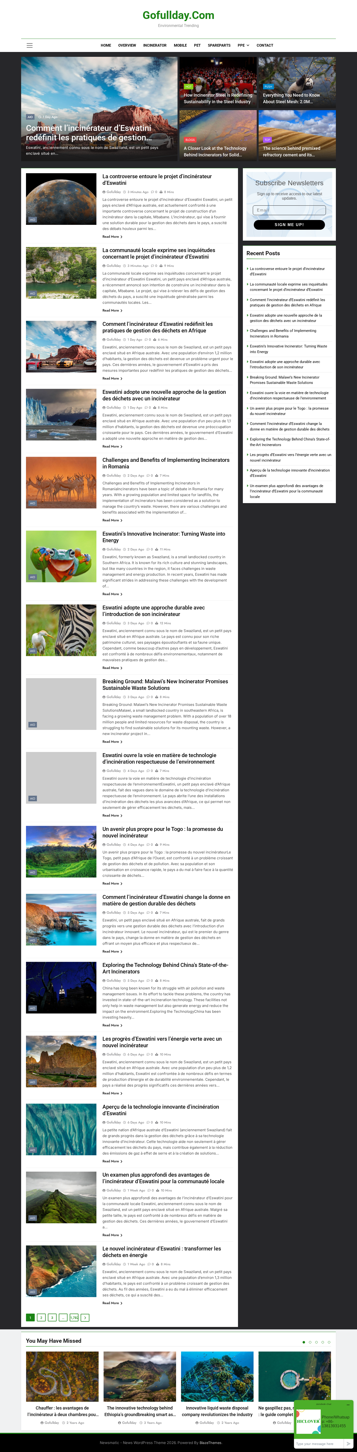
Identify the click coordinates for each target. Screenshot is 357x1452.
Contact (265, 45)
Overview (127, 45)
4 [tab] (323, 1342)
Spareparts (219, 45)
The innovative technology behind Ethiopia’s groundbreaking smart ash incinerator (139, 1414)
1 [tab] (304, 1342)
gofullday (114, 191)
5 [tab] (329, 1342)
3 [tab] (316, 1342)
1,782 (74, 1318)
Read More (110, 236)
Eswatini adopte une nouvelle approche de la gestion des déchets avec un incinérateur (91, 137)
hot (189, 86)
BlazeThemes (210, 1443)
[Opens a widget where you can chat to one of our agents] (323, 1424)
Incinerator (155, 45)
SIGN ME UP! (289, 225)
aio (30, 117)
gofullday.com (178, 15)
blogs (190, 140)
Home (106, 45)
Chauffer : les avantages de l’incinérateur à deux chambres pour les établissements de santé (62, 1414)
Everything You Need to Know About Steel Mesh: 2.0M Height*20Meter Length (291, 101)
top (267, 140)
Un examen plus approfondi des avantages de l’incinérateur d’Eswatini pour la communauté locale (286, 491)
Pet (197, 45)
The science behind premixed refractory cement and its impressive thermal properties (292, 155)
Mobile (180, 45)
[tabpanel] (62, 1388)
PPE (241, 45)
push (268, 86)
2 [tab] (310, 1342)
